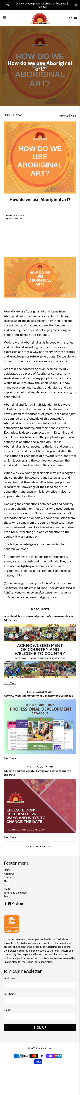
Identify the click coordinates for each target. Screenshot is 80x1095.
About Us (9, 873)
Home (7, 115)
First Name (10, 978)
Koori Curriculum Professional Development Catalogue (38, 695)
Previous (63, 116)
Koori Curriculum (43, 1048)
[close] (76, 5)
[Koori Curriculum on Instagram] (9, 904)
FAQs (7, 888)
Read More (10, 683)
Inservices (9, 877)
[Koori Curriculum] (40, 18)
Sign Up (40, 1027)
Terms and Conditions (16, 892)
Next (73, 116)
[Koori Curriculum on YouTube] (21, 904)
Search (7, 896)
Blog (6, 885)
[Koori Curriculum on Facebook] (5, 904)
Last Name (10, 993)
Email (7, 1009)
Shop (6, 881)
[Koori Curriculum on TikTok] (17, 904)
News (19, 115)
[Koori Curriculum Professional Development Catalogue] (40, 726)
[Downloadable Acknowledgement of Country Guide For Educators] (40, 651)
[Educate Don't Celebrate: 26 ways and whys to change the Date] (40, 806)
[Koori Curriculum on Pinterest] (13, 904)
